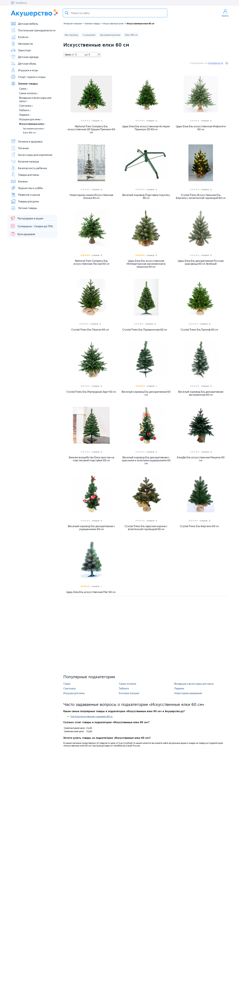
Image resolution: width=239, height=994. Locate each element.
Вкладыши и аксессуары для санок (194, 683)
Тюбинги (25, 110)
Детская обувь (27, 63)
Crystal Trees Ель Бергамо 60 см (199, 526)
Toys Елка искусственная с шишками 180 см (91, 716)
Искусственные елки (32, 123)
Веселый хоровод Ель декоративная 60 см (146, 393)
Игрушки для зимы (30, 119)
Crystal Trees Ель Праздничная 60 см (144, 329)
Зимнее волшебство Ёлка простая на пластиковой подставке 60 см (91, 459)
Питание (23, 148)
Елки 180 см (30, 132)
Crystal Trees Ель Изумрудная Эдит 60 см (91, 391)
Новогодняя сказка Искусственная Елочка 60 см (91, 196)
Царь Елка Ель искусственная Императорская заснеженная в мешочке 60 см (146, 263)
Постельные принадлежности (36, 30)
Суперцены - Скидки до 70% (35, 226)
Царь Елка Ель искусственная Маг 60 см (90, 591)
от (72, 54)
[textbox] (115, 13)
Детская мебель (28, 23)
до (85, 54)
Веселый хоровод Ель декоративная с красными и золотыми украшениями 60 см (146, 460)
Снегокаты (26, 105)
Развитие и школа (29, 194)
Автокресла (25, 43)
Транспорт (24, 50)
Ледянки (24, 114)
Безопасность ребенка (32, 168)
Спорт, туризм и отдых (32, 76)
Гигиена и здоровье (30, 141)
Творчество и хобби (30, 188)
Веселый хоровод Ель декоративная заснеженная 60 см (200, 393)
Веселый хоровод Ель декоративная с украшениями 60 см (91, 528)
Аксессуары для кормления (35, 154)
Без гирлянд (71, 34)
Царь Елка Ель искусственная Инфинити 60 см (201, 128)
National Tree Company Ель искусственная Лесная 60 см (91, 262)
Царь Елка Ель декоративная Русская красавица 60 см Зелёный (201, 262)
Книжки (23, 181)
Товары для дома (28, 201)
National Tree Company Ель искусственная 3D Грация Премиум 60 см (91, 129)
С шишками (89, 34)
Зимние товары (28, 83)
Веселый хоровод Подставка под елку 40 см (146, 196)
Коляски (23, 37)
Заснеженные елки (34, 128)
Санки (23, 88)
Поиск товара (67, 13)
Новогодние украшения (188, 693)
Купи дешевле (26, 234)
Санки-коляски (28, 93)
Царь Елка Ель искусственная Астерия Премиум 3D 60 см (146, 128)
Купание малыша (28, 161)
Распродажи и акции (30, 218)
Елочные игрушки (129, 693)
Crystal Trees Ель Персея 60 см (90, 329)
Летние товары (27, 208)
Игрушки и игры (28, 70)
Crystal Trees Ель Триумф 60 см (199, 329)
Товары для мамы (28, 174)
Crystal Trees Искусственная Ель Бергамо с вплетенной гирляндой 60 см (201, 196)
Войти (225, 15)
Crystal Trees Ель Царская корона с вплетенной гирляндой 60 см (146, 528)
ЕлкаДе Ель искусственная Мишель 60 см (200, 459)
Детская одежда (28, 56)
